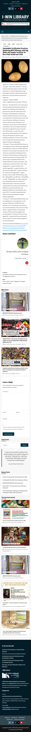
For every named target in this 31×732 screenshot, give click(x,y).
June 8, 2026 (19, 522)
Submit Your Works (15, 6)
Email (18, 412)
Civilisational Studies (7, 598)
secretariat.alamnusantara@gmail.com (12, 696)
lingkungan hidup (16, 364)
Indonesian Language (7, 364)
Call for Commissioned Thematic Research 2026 (15, 477)
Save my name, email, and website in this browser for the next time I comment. (13, 428)
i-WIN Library (15, 17)
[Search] (28, 31)
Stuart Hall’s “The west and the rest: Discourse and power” (14, 486)
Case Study (20, 360)
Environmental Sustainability (8, 335)
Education (17, 362)
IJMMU (9, 44)
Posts (18, 543)
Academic (5, 330)
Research (14, 516)
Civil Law (5, 362)
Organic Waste (19, 44)
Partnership (18, 3)
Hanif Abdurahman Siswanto (9, 315)
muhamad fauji (7, 373)
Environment (5, 332)
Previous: (15, 274)
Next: (14, 281)
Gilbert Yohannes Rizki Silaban (9, 344)
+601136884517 (6, 707)
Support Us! (24, 3)
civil (24, 360)
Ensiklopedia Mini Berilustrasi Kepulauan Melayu (15, 480)
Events (4, 516)
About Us (6, 3)
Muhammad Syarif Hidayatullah (21, 549)
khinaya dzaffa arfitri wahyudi (10, 57)
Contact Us (11, 3)
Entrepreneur (23, 362)
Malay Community (6, 543)
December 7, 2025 (20, 344)
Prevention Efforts (19, 335)
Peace (9, 516)
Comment (6, 391)
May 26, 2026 (6, 551)
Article (4, 44)
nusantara (14, 309)
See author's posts (20, 258)
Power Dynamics (21, 598)
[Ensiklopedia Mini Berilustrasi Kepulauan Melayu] (15, 536)
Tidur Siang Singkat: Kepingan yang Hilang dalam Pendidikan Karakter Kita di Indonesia (15, 491)
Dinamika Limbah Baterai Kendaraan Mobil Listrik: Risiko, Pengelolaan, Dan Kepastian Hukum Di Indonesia (15, 369)
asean (14, 360)
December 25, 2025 (20, 606)
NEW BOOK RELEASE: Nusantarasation (12, 313)
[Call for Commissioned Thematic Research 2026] (15, 509)
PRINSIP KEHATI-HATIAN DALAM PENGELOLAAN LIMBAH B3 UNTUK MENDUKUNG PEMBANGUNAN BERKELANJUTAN (15, 340)
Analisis (10, 330)
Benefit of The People (22, 330)
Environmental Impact (14, 332)
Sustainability (6, 46)
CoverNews (12, 729)
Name (4, 412)
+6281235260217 (7, 709)
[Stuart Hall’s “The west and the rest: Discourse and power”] (15, 591)
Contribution (10, 362)
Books (9, 309)
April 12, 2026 (19, 315)
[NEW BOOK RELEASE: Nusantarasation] (15, 301)
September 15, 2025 (21, 57)
